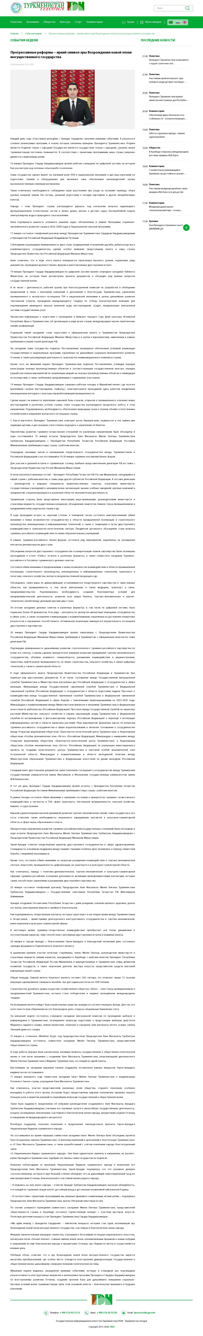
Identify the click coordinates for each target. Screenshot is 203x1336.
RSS (113, 1327)
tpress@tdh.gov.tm (144, 1313)
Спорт (78, 22)
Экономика (32, 22)
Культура (65, 22)
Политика (16, 22)
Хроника (153, 221)
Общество (49, 22)
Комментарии (94, 22)
